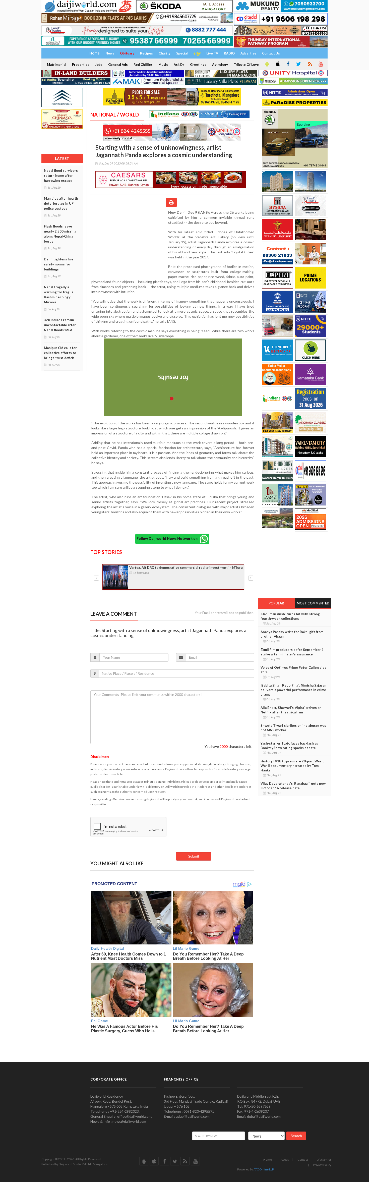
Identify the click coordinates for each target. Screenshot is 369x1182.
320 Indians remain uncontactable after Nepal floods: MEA (60, 325)
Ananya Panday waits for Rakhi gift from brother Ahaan (292, 634)
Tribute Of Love (246, 65)
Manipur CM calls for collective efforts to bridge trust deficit (60, 353)
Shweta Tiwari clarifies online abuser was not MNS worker (293, 727)
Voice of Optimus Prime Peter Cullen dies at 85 (293, 669)
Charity (164, 53)
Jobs (98, 65)
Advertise (248, 53)
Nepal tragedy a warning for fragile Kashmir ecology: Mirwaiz (59, 294)
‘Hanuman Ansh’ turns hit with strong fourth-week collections (290, 616)
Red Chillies (143, 65)
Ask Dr (179, 65)
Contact (302, 1159)
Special (182, 53)
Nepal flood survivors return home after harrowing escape (61, 175)
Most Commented (313, 603)
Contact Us (271, 53)
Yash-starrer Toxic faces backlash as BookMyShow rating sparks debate (289, 745)
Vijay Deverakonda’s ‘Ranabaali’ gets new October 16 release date (293, 785)
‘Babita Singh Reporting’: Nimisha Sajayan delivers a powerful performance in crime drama (293, 689)
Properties (80, 65)
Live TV (212, 53)
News (109, 53)
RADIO (229, 53)
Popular (276, 603)
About (285, 1159)
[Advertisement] (129, 242)
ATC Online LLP (264, 1169)
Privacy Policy (322, 1165)
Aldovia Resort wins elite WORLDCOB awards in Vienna (173, 568)
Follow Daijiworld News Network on (168, 538)
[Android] (266, 64)
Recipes (146, 53)
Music (163, 65)
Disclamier (324, 1159)
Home (267, 1159)
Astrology (220, 65)
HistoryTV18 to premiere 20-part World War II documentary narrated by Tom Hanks (293, 765)
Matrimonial (56, 65)
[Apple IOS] (277, 64)
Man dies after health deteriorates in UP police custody (61, 203)
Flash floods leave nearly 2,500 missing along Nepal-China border (60, 233)
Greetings (198, 65)
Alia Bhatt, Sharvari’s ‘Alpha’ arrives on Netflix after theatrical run (291, 710)
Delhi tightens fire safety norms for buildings (58, 264)
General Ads (118, 65)
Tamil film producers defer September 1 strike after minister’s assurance (292, 652)
